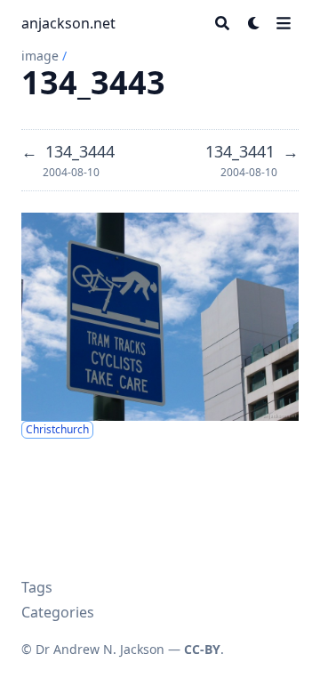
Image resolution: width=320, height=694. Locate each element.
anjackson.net (68, 23)
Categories (57, 612)
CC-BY (202, 649)
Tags (36, 587)
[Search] (222, 23)
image (40, 55)
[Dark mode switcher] (254, 23)
